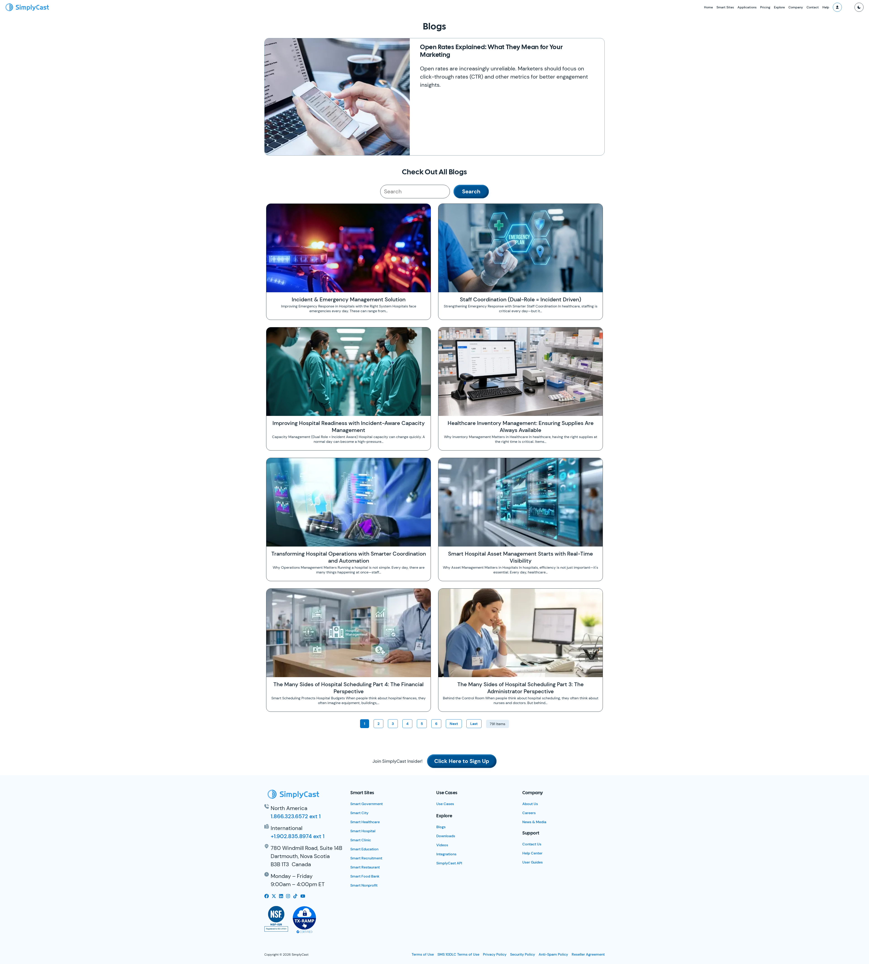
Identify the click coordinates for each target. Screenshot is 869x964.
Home (708, 7)
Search (471, 191)
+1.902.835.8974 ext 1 (298, 836)
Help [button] (825, 7)
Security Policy (522, 954)
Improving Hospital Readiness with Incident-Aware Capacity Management (348, 427)
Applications (747, 7)
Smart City (359, 813)
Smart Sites (725, 7)
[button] (837, 7)
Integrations (446, 854)
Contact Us (531, 844)
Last (474, 723)
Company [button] (795, 7)
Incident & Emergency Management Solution (349, 299)
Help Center (532, 853)
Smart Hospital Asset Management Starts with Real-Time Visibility (520, 557)
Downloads (445, 836)
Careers (529, 813)
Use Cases (445, 803)
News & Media (534, 822)
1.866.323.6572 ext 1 (296, 816)
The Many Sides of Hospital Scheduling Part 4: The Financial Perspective (348, 688)
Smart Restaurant (365, 867)
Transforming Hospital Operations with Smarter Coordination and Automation (348, 557)
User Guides (532, 862)
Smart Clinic (360, 840)
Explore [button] (779, 7)
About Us (530, 803)
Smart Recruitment (366, 858)
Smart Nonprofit (363, 885)
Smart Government (366, 803)
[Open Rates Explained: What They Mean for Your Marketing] (337, 96)
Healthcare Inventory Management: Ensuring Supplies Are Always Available (521, 427)
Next (454, 723)
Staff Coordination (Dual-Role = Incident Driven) (520, 299)
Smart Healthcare (365, 822)
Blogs (441, 827)
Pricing (765, 7)
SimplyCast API (449, 863)
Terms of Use (423, 954)
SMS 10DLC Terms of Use (458, 954)
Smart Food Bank (365, 876)
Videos (442, 845)
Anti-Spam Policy (553, 954)
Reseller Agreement (588, 954)
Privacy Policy (494, 954)
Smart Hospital (362, 831)
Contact (813, 7)
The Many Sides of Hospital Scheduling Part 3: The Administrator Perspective (520, 688)
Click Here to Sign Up (461, 761)
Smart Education (364, 849)
